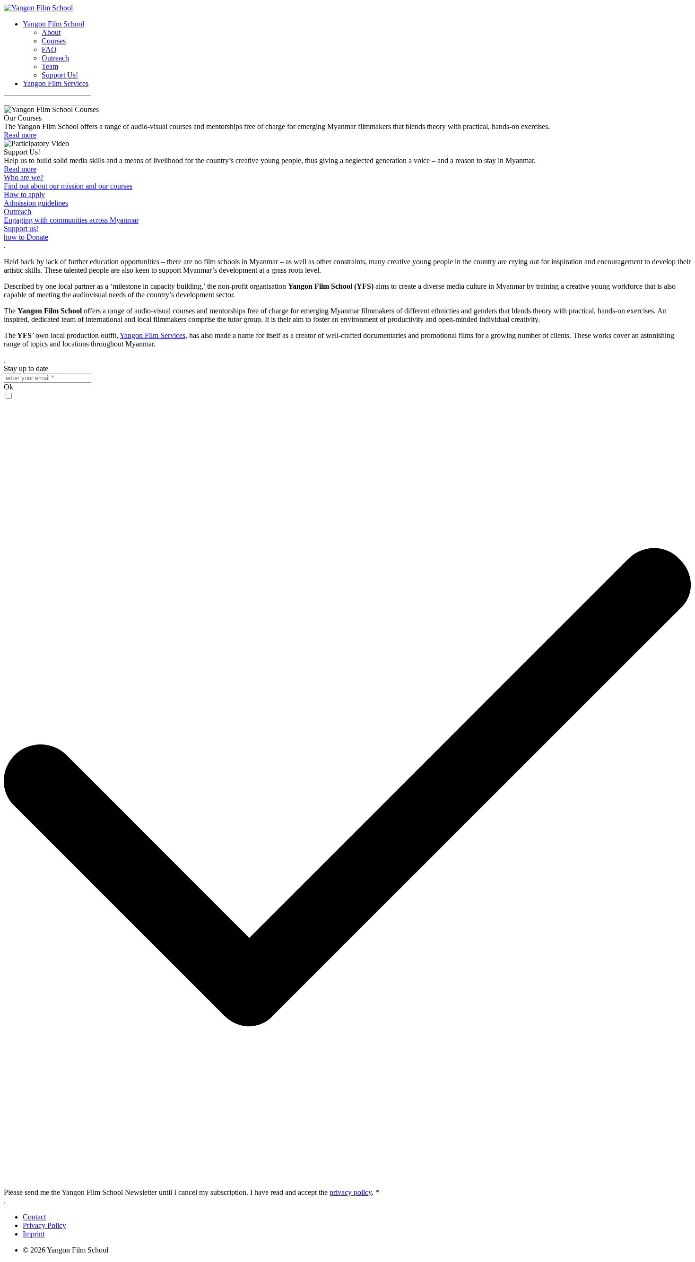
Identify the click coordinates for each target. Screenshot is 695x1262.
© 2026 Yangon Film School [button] (65, 1250)
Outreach (55, 58)
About (51, 32)
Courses (54, 41)
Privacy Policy (44, 1225)
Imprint (33, 1234)
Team (50, 66)
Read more (20, 135)
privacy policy (351, 1192)
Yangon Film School (53, 24)
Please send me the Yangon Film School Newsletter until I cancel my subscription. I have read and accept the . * (191, 1192)
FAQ (49, 49)
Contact (34, 1217)
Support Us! (60, 75)
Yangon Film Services (55, 83)
